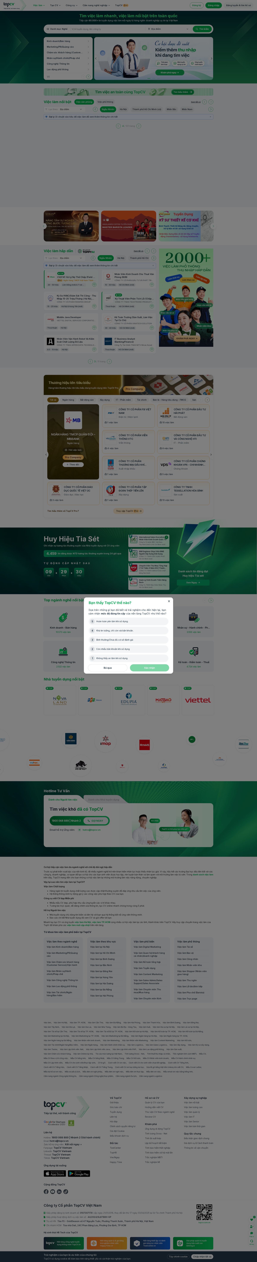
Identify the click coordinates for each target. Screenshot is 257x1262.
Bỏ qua (108, 667)
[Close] (169, 601)
